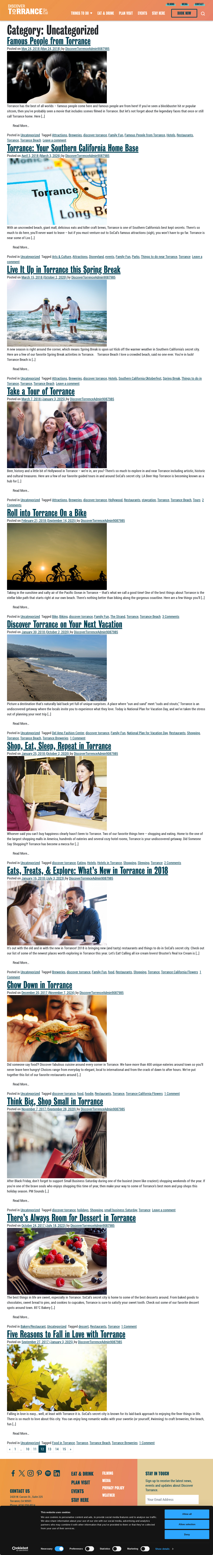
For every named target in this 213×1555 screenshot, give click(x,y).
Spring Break (171, 378)
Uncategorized (30, 135)
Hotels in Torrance (109, 862)
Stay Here (158, 13)
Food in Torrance (63, 1442)
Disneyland (96, 256)
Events (142, 13)
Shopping (193, 733)
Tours (197, 500)
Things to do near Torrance (159, 256)
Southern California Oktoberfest (140, 378)
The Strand (117, 616)
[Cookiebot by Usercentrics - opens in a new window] (20, 1549)
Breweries (75, 135)
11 (35, 1449)
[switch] (89, 1548)
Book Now (184, 13)
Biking (63, 616)
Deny (187, 1534)
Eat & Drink (105, 13)
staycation (149, 500)
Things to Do (80, 13)
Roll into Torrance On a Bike (47, 512)
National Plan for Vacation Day (147, 733)
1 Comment (77, 738)
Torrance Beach (30, 140)
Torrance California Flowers (179, 972)
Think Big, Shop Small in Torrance (55, 1101)
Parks (136, 256)
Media (185, 4)
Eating (81, 862)
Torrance (13, 140)
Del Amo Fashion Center (68, 733)
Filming (170, 4)
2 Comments (172, 862)
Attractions (59, 135)
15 (64, 1449)
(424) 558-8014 (26, 1505)
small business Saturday (120, 1210)
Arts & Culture (61, 256)
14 (57, 1449)
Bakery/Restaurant (33, 1326)
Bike (55, 616)
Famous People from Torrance (49, 40)
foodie (89, 1093)
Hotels (171, 135)
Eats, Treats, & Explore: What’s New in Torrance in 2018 (87, 870)
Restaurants (185, 135)
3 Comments (170, 616)
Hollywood (115, 500)
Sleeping (143, 862)
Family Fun (115, 135)
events (109, 256)
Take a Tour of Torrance (41, 391)
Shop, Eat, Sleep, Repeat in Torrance (59, 745)
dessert (84, 1326)
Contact (199, 4)
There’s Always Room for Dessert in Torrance (71, 1217)
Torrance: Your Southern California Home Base (72, 147)
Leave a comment (54, 140)
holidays (83, 1210)
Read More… (24, 125)
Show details (162, 1548)
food (111, 972)
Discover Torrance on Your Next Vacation (64, 624)
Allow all (187, 1514)
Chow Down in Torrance (39, 984)
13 (49, 1449)
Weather (108, 1495)
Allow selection (187, 1524)
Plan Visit (126, 13)
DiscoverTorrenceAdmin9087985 (87, 48)
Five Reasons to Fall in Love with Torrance (66, 1334)
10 (27, 1449)
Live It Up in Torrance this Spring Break (64, 269)
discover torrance (95, 135)
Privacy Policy (113, 1487)
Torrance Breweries (55, 738)
